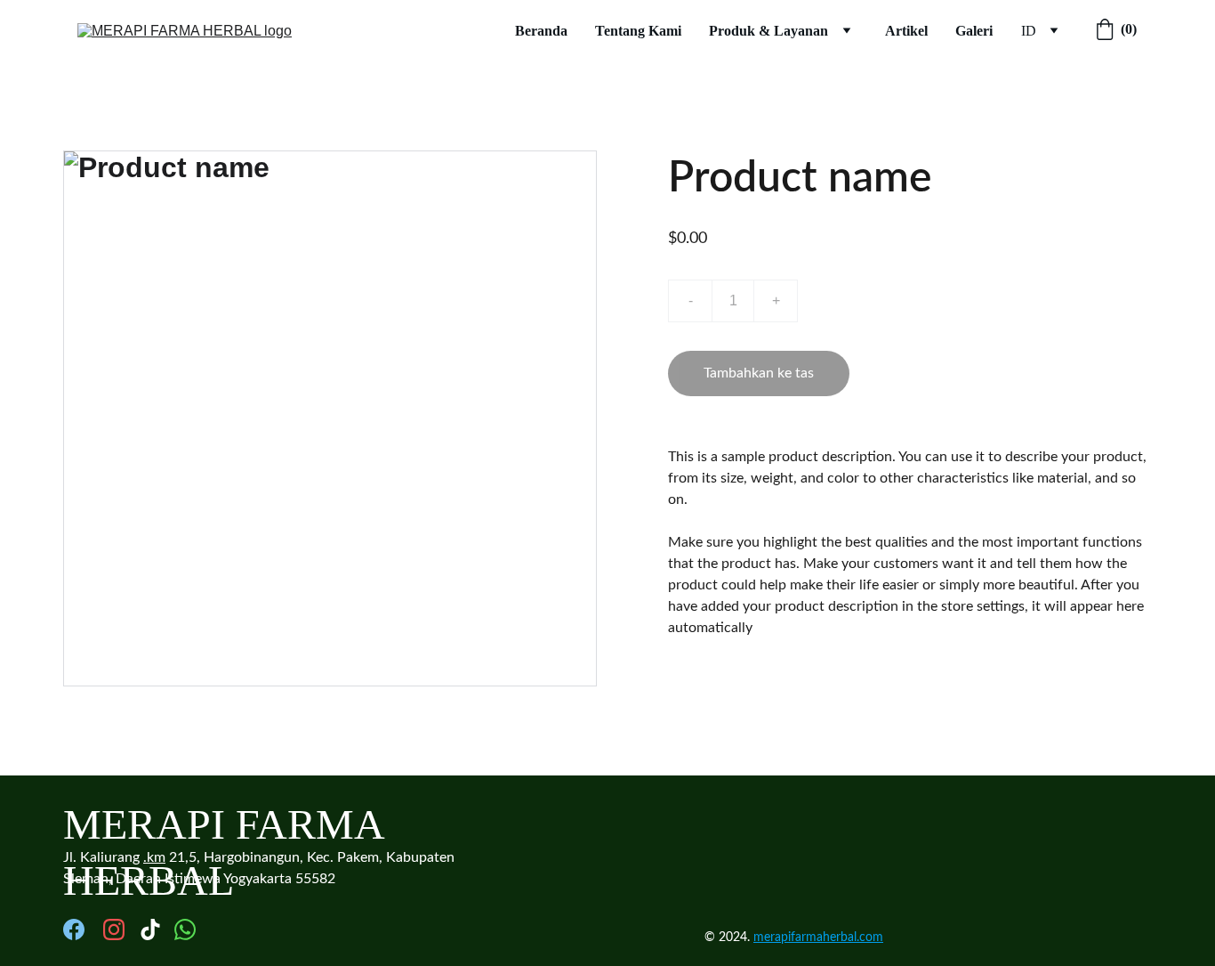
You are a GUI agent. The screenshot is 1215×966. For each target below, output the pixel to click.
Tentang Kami (638, 30)
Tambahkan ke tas (759, 373)
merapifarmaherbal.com (818, 937)
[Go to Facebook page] (73, 929)
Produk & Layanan (768, 30)
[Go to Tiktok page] (150, 929)
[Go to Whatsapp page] (185, 929)
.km (154, 857)
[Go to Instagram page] (114, 929)
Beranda (541, 30)
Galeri (974, 30)
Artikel (906, 30)
